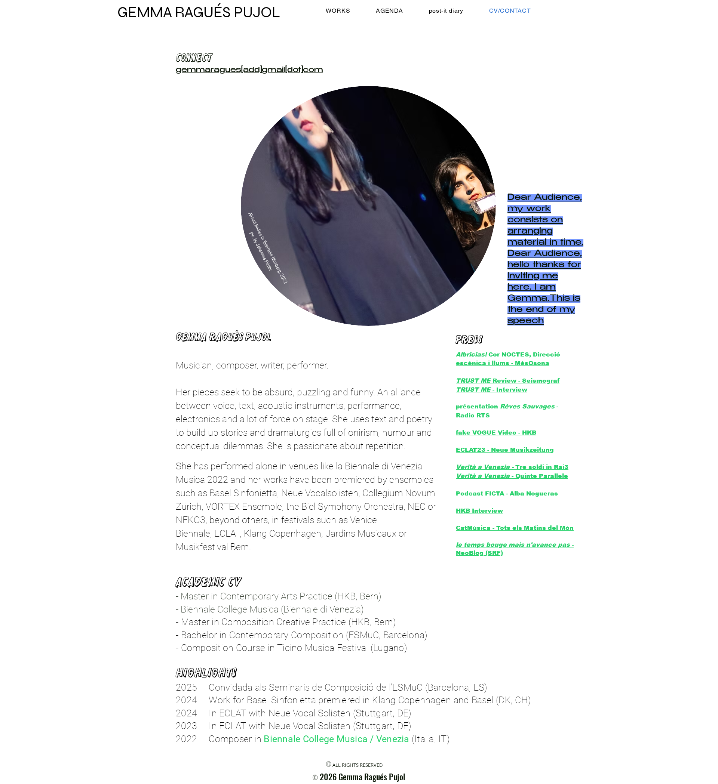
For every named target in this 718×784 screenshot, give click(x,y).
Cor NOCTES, (510, 354)
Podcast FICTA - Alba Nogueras (507, 493)
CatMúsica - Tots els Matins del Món (515, 528)
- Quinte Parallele (512, 476)
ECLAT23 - (473, 450)
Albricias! (471, 354)
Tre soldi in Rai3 (541, 467)
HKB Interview (479, 510)
